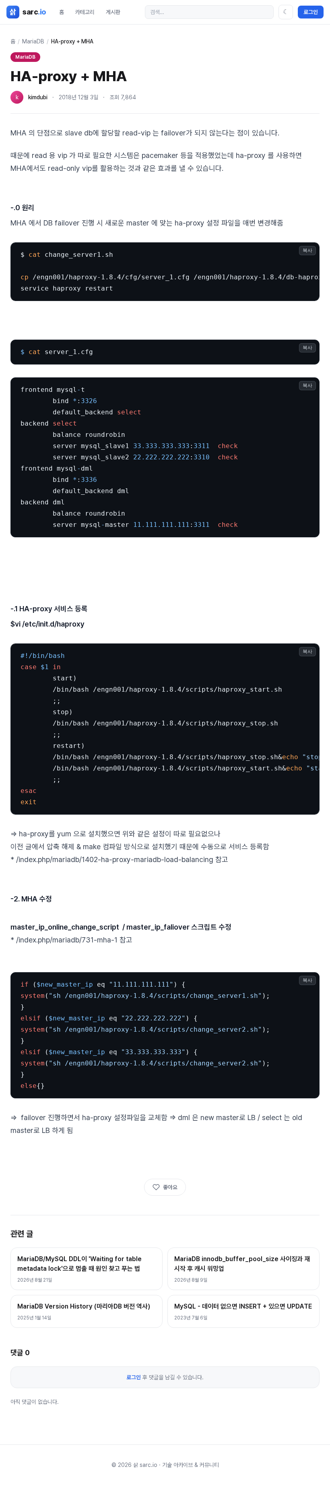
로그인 (310, 12)
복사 (307, 250)
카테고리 (85, 12)
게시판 (113, 12)
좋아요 (170, 1187)
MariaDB (33, 41)
